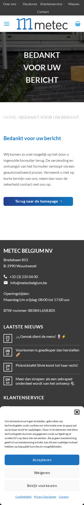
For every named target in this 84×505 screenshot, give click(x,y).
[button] (77, 412)
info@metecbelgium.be (28, 282)
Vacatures (30, 4)
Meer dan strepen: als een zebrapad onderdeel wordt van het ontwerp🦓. (45, 381)
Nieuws (73, 4)
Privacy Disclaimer (45, 496)
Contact (64, 496)
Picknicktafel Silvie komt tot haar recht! (47, 365)
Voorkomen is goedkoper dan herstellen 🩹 (47, 352)
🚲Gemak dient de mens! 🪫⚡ (41, 336)
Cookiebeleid (23, 496)
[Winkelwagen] (77, 24)
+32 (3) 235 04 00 (24, 276)
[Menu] (7, 24)
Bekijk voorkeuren (42, 485)
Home (10, 117)
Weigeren (42, 473)
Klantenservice (51, 4)
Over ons (9, 4)
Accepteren (42, 460)
